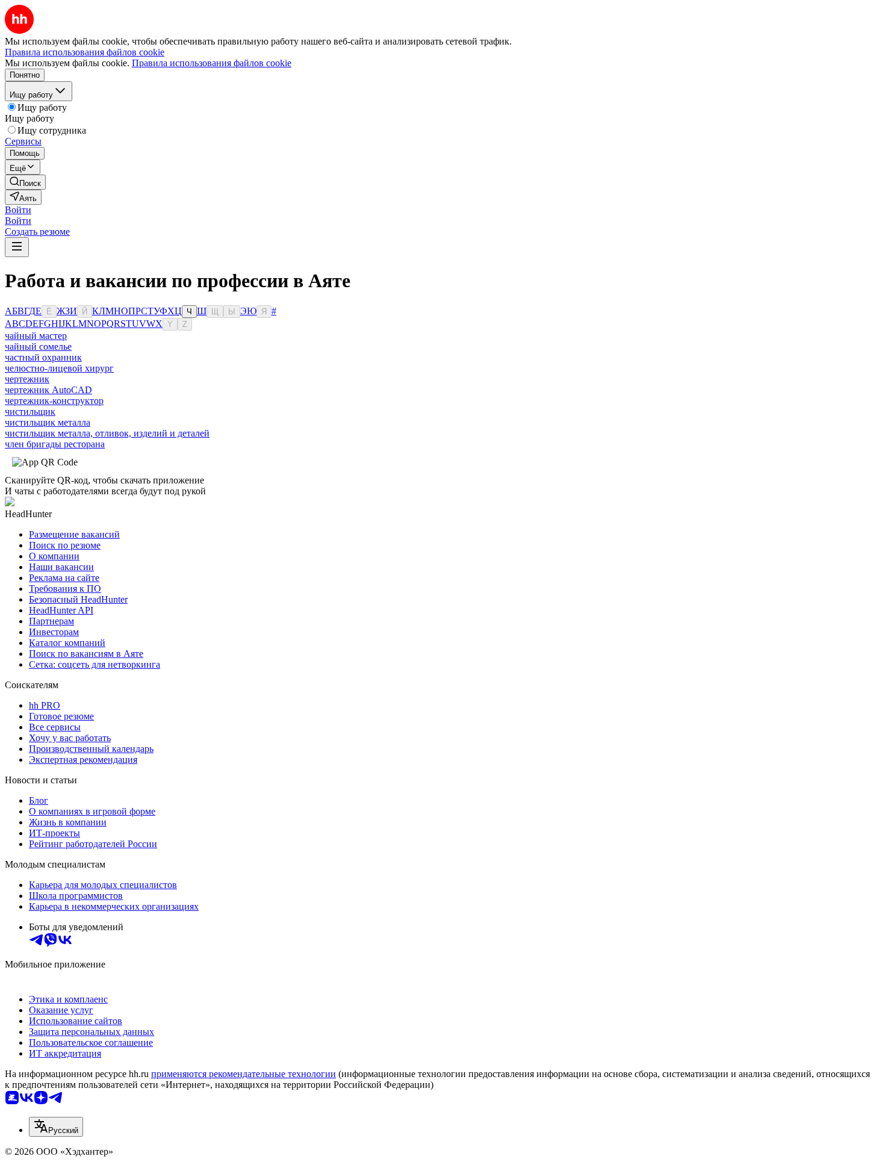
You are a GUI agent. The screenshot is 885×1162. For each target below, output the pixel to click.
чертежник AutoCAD (48, 390)
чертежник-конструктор (54, 401)
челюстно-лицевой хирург (59, 368)
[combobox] (56, 1127)
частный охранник (43, 357)
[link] (25, 182)
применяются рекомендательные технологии (243, 1074)
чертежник (27, 379)
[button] (18, 210)
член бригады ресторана (55, 444)
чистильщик (30, 411)
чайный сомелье (38, 346)
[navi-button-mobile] (17, 247)
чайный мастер (36, 336)
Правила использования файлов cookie (211, 63)
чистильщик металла (47, 422)
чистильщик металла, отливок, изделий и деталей (107, 433)
